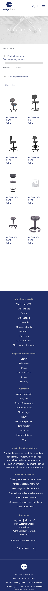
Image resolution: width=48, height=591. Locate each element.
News (24, 416)
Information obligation (15, 582)
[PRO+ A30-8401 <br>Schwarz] (13, 223)
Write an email (23, 548)
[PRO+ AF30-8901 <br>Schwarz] (35, 183)
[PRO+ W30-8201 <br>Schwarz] (13, 143)
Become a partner (24, 421)
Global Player (24, 412)
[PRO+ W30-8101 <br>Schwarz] (35, 103)
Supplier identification (23, 574)
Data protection (35, 582)
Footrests (24, 336)
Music (24, 368)
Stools (24, 313)
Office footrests (24, 340)
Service (24, 377)
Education (24, 363)
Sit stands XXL (24, 331)
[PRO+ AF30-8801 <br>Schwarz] (13, 183)
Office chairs (24, 308)
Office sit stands (24, 327)
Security (24, 381)
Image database (24, 435)
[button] (43, 6)
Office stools (24, 317)
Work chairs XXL (24, 304)
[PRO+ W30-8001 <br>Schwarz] (13, 103)
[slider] (4, 63)
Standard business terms (24, 578)
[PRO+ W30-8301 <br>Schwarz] (35, 143)
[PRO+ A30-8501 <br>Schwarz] (35, 223)
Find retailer (24, 425)
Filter (6, 85)
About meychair (24, 394)
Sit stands (24, 322)
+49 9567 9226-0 (29, 540)
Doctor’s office (24, 372)
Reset (14, 85)
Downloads (24, 430)
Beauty (24, 358)
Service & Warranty (24, 403)
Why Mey (24, 398)
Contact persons (24, 407)
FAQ (24, 439)
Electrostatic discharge (24, 345)
